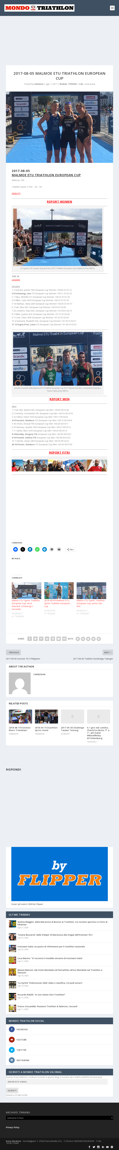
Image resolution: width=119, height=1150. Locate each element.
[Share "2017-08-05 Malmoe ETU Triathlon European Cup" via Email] (59, 639)
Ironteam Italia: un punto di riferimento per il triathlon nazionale (51, 946)
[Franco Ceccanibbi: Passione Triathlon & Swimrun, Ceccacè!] (12, 1008)
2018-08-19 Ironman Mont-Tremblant (19, 729)
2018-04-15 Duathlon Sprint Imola (46, 729)
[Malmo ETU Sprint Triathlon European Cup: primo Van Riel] (91, 590)
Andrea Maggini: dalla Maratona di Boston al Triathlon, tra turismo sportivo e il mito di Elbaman (62, 923)
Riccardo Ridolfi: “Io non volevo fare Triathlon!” (41, 994)
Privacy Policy (12, 1127)
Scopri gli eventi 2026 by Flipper (27, 904)
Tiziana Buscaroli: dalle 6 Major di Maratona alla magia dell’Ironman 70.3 (55, 934)
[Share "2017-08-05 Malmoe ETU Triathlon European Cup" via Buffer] (53, 639)
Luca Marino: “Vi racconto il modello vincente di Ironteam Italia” (50, 958)
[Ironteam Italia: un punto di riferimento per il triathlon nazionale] (12, 948)
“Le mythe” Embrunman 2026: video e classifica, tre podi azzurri (50, 983)
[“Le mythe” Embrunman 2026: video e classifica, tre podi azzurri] (12, 984)
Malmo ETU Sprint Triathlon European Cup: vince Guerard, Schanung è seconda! (26, 604)
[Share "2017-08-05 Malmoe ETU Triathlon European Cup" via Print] (64, 639)
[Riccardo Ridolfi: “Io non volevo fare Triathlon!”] (12, 996)
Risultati (63, 84)
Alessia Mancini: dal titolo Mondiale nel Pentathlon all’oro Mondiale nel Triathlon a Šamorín (60, 971)
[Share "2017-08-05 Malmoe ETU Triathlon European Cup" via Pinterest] (41, 639)
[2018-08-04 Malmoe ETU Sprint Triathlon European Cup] (59, 590)
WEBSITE (16, 193)
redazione (39, 84)
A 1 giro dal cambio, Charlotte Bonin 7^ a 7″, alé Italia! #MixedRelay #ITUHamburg (98, 733)
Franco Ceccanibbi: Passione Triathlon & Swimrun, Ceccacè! (47, 1006)
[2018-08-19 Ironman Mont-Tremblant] (20, 716)
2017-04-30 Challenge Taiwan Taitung (72, 729)
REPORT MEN (59, 399)
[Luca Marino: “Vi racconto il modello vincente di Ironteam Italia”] (12, 960)
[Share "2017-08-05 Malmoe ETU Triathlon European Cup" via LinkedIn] (47, 639)
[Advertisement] (59, 37)
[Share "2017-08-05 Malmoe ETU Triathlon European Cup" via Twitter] (35, 639)
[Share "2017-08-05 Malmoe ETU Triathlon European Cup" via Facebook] (30, 639)
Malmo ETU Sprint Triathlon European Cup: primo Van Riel (91, 603)
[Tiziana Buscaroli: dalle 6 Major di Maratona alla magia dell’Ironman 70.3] (12, 936)
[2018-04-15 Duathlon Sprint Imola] (46, 716)
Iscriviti (12, 1090)
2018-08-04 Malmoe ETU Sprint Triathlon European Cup (57, 603)
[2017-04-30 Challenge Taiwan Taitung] (72, 716)
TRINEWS (72, 84)
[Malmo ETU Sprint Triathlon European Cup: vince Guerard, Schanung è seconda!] (26, 590)
